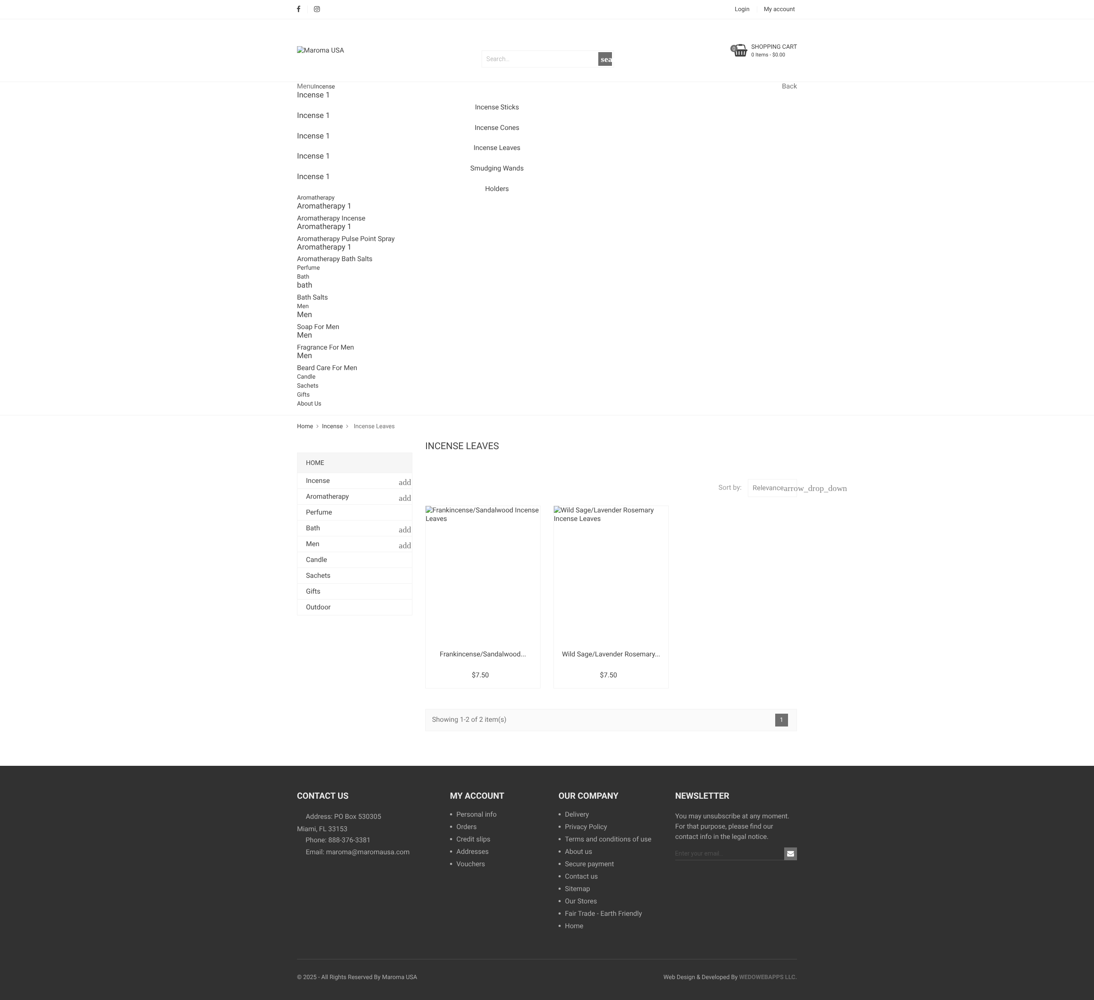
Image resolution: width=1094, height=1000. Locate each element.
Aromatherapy (316, 197)
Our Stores (581, 901)
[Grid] (428, 490)
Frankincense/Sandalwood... (483, 654)
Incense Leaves (497, 148)
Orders (466, 827)
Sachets (307, 385)
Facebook (298, 9)
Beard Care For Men (327, 368)
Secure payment (589, 864)
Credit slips (473, 839)
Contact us (581, 876)
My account (477, 796)
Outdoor (318, 607)
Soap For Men (318, 327)
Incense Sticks (497, 107)
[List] (440, 490)
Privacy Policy (586, 827)
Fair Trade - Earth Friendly (603, 914)
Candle (306, 377)
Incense (324, 86)
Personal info (476, 814)
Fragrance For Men (325, 347)
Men (303, 306)
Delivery (577, 814)
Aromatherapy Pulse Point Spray (346, 239)
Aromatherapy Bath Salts (335, 259)
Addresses (472, 852)
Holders (497, 189)
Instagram (317, 9)
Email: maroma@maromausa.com (356, 852)
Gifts (303, 394)
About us (578, 852)
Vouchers (470, 864)
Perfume (308, 268)
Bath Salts (312, 297)
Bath (303, 277)
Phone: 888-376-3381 (337, 840)
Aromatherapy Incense (331, 218)
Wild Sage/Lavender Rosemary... (611, 654)
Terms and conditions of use (608, 839)
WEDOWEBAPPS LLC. (768, 977)
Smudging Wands (497, 168)
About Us (309, 403)
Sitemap (577, 889)
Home (315, 463)
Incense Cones (497, 128)
